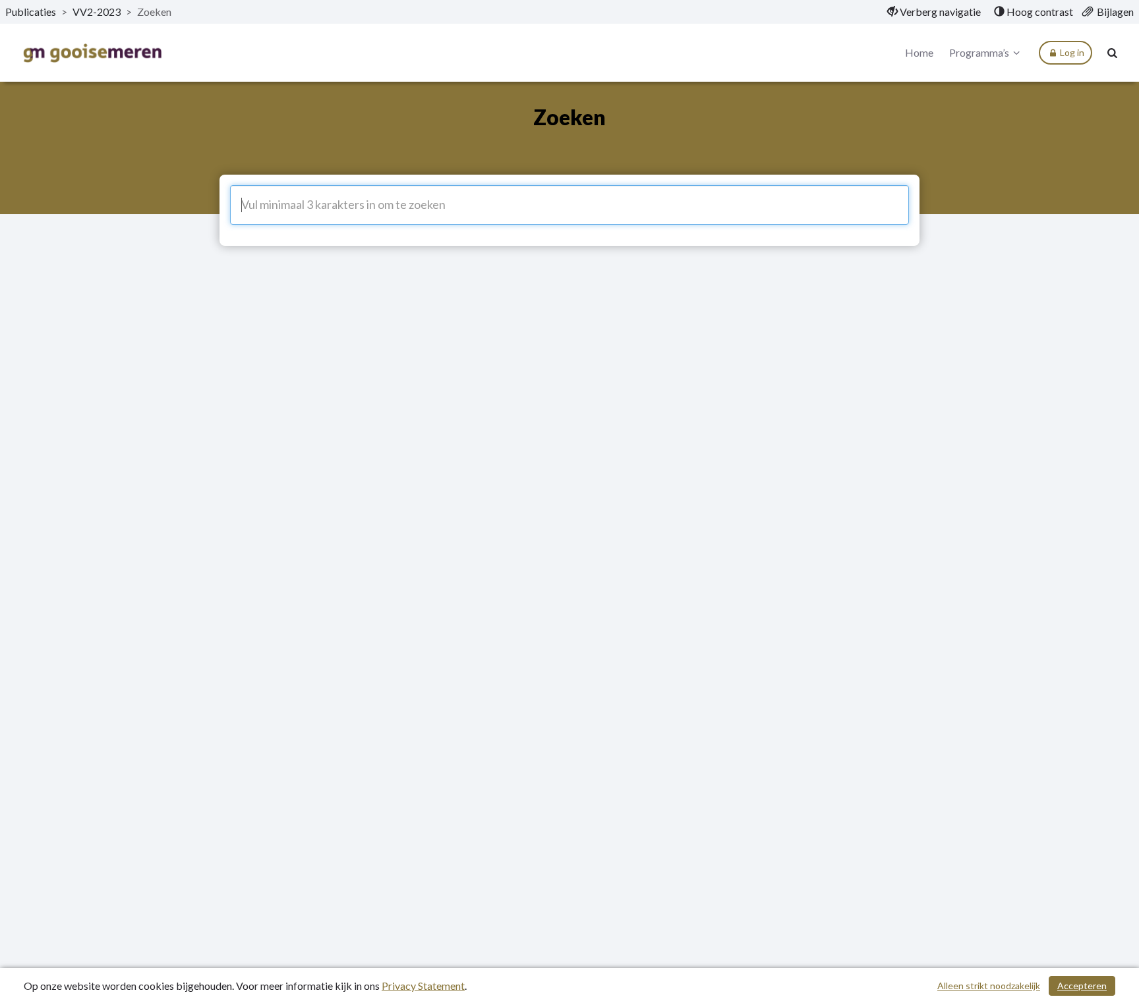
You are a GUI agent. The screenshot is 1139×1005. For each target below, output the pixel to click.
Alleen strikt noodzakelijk (988, 985)
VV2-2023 (97, 11)
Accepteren (1082, 985)
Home (919, 52)
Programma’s (979, 52)
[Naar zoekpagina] (1112, 53)
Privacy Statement (423, 985)
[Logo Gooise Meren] (92, 53)
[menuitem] (934, 11)
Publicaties (30, 11)
